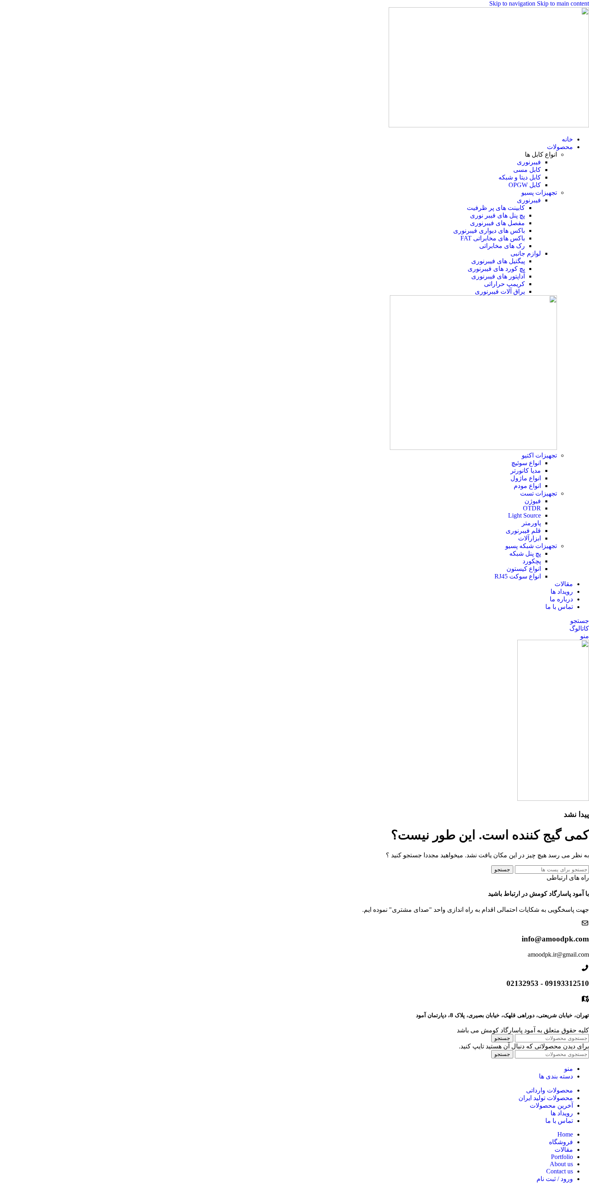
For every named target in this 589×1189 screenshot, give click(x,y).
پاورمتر (531, 523)
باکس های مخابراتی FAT (492, 238)
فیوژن (532, 501)
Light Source (524, 515)
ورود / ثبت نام (555, 1178)
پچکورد (531, 561)
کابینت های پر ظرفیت (496, 207)
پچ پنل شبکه (525, 553)
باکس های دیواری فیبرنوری (489, 230)
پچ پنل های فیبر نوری (497, 215)
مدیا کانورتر (525, 470)
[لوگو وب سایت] (489, 125)
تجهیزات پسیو (539, 192)
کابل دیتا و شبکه (519, 177)
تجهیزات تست (538, 493)
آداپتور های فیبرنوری (498, 276)
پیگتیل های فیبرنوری (498, 261)
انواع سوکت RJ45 (517, 576)
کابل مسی (527, 169)
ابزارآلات (529, 538)
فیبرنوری (529, 162)
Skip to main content (563, 3)
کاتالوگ (579, 628)
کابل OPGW (524, 184)
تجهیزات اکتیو (539, 455)
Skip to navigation (513, 3)
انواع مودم (527, 485)
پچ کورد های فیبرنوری (496, 268)
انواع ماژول (525, 478)
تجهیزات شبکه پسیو (531, 545)
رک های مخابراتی (502, 245)
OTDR (532, 508)
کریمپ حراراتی (504, 283)
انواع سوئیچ (526, 462)
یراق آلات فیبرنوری (500, 291)
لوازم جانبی (525, 253)
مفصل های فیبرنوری (497, 223)
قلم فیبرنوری (523, 530)
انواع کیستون (523, 568)
